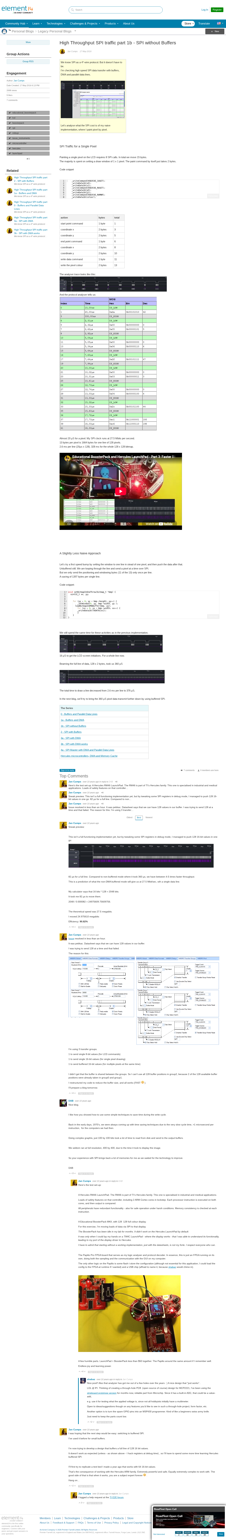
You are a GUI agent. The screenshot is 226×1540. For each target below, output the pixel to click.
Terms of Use (94, 1522)
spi (13, 128)
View (221, 1534)
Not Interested (159, 1534)
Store (130, 1518)
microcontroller (19, 143)
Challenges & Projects (97, 1518)
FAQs (81, 1522)
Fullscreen (213, 196)
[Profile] (218, 24)
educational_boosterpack (24, 113)
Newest (149, 817)
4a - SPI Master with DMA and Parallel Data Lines (87, 750)
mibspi (15, 133)
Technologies (72, 1518)
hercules (16, 148)
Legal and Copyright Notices (137, 1522)
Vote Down (75, 927)
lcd (13, 118)
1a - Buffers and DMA (72, 720)
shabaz (172, 1267)
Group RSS (28, 61)
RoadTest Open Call (165, 1509)
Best (139, 817)
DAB (111, 782)
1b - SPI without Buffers (73, 726)
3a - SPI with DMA (71, 738)
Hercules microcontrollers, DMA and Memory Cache (89, 755)
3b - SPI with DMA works (74, 744)
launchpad (17, 153)
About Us (44, 1522)
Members (45, 1518)
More (10, 30)
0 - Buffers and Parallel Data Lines (79, 714)
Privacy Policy (111, 1522)
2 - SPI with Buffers (71, 731)
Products (118, 1518)
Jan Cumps (19, 81)
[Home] (17, 10)
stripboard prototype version (101, 1393)
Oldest (129, 817)
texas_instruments (21, 138)
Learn (57, 1518)
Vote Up (69, 927)
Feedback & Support (63, 1522)
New (217, 31)
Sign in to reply (67, 770)
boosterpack (18, 123)
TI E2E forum (117, 1497)
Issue (71, 938)
